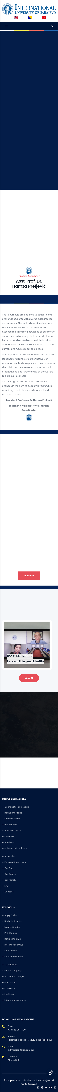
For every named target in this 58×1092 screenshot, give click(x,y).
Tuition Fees (11, 964)
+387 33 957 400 (17, 1029)
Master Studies (12, 818)
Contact (9, 891)
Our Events (10, 873)
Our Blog (9, 868)
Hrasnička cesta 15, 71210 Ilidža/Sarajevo (30, 1039)
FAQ (7, 885)
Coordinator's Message (17, 806)
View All (29, 678)
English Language (13, 970)
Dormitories (11, 982)
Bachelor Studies (13, 812)
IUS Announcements (15, 1000)
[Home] (29, 8)
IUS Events (10, 988)
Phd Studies (11, 824)
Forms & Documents (15, 862)
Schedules (10, 856)
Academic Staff (13, 830)
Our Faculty (10, 879)
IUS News (9, 994)
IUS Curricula (11, 950)
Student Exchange (14, 976)
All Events (29, 575)
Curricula (9, 836)
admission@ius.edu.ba (21, 1050)
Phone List (13, 1060)
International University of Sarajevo (33, 1080)
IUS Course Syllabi (14, 956)
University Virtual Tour (16, 848)
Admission (10, 842)
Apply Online (11, 915)
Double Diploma (13, 938)
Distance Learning (14, 944)
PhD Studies (11, 932)
